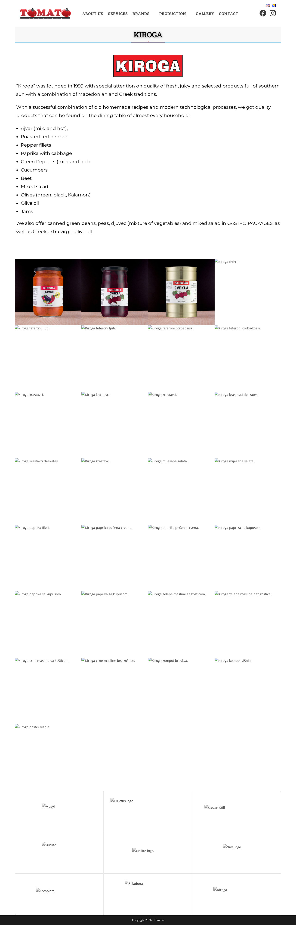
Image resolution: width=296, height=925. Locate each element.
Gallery (205, 13)
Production (172, 13)
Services (118, 13)
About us (92, 13)
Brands (141, 13)
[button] (143, 13)
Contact (228, 13)
